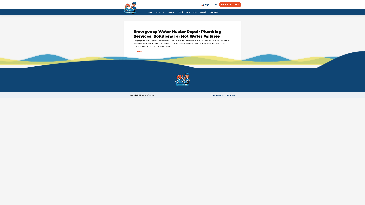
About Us (159, 12)
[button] (230, 4)
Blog (195, 12)
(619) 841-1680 (210, 4)
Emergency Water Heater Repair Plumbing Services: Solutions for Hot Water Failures (177, 34)
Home (150, 12)
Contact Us (214, 12)
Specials (203, 12)
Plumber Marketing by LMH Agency (223, 95)
